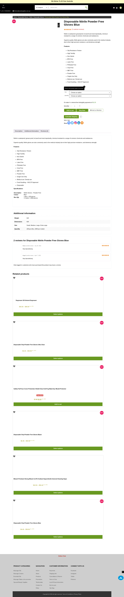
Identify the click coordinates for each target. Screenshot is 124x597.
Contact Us (39, 585)
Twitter (72, 576)
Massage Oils (17, 570)
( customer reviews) (78, 29)
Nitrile (30, 17)
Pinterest (73, 579)
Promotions (39, 579)
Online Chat (62, 556)
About (37, 573)
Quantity (67, 95)
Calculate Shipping (71, 116)
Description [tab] (18, 131)
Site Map (51, 588)
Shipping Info (53, 573)
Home (15, 17)
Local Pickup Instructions (56, 582)
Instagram (73, 573)
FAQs (37, 588)
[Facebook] (68, 122)
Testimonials (39, 582)
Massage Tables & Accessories (22, 579)
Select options (58, 314)
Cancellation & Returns (55, 576)
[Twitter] (72, 122)
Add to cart (70, 110)
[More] (82, 122)
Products (38, 576)
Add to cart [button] (58, 404)
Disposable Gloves (23, 17)
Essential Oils (17, 576)
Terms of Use (53, 579)
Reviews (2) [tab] (44, 131)
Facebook (73, 570)
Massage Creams (18, 573)
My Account (52, 585)
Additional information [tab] (31, 131)
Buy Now (82, 110)
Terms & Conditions (68, 594)
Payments (52, 570)
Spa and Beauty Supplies (20, 582)
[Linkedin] (78, 122)
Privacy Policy (77, 594)
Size (66, 92)
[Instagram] (75, 122)
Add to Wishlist (96, 110)
